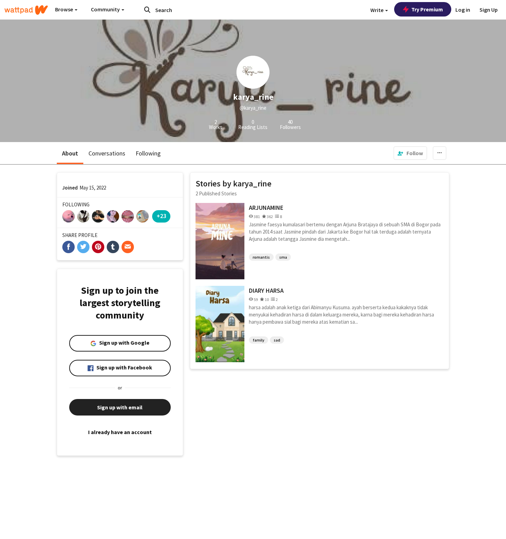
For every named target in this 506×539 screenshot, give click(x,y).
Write (377, 10)
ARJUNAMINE (266, 208)
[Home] (26, 10)
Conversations (106, 153)
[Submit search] (147, 9)
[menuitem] (410, 153)
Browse (64, 9)
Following (148, 153)
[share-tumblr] (113, 247)
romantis (261, 257)
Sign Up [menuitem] (488, 9)
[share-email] (128, 247)
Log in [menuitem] (462, 9)
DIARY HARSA (266, 290)
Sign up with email (120, 407)
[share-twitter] (83, 247)
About (70, 153)
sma (283, 257)
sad (277, 340)
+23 (161, 216)
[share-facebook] (68, 247)
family (258, 340)
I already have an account (120, 432)
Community (106, 9)
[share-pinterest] (98, 247)
